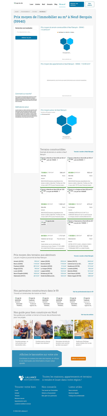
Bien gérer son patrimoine (49, 396)
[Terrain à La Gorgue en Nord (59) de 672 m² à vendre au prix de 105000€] (80, 195)
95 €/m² (90, 268)
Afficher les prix (26, 38)
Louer (31, 4)
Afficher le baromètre (78, 358)
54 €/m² (90, 273)
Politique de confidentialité (76, 396)
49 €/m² (90, 264)
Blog (56, 4)
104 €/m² (63, 276)
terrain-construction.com (66, 59)
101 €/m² (90, 271)
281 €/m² (36, 266)
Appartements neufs (21, 401)
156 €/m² (63, 268)
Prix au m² (62, 4)
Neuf (43, 4)
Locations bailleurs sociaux (23, 404)
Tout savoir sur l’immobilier (50, 390)
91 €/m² (63, 266)
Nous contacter (73, 390)
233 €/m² (63, 261)
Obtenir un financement (49, 393)
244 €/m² (90, 261)
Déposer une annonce (74, 4)
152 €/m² (63, 271)
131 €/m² (90, 266)
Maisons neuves (19, 398)
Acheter (37, 4)
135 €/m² (63, 273)
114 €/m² (36, 264)
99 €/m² (36, 261)
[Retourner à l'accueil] (27, 378)
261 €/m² (36, 276)
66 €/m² (36, 271)
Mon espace (90, 4)
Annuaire (49, 4)
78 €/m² (36, 268)
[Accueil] (20, 4)
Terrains (17, 396)
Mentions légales (74, 393)
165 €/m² (36, 273)
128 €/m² (90, 276)
